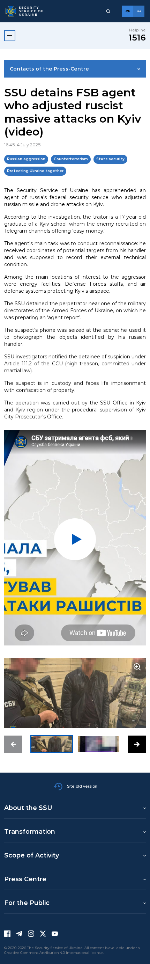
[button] (13, 744)
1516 (137, 37)
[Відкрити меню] (9, 35)
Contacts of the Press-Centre (49, 69)
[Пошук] (108, 11)
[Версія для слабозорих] (127, 11)
